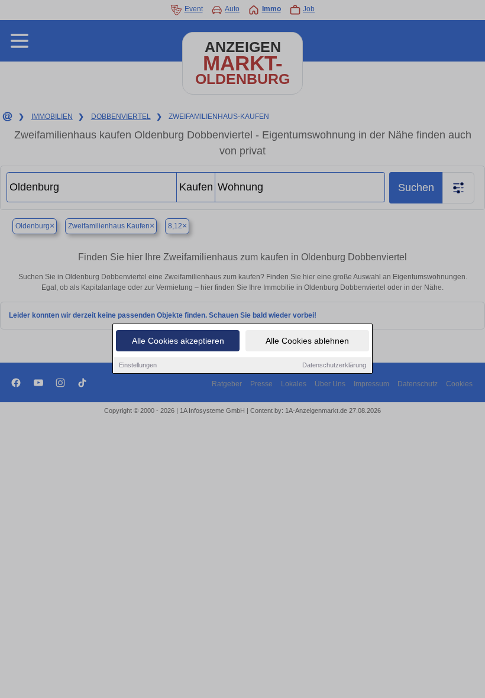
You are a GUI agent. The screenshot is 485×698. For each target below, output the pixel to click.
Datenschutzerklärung (334, 365)
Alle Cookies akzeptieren (178, 340)
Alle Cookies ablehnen (307, 340)
